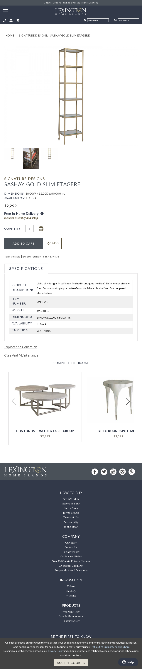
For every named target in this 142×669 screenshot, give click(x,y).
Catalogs (71, 591)
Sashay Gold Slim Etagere (70, 35)
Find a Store (71, 508)
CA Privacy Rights (71, 556)
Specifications (26, 268)
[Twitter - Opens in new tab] (104, 472)
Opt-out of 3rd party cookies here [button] (110, 646)
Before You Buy (32, 256)
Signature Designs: (33, 35)
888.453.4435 (51, 256)
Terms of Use (71, 517)
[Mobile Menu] (5, 11)
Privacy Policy (71, 552)
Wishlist (71, 595)
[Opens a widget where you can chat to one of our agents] (128, 662)
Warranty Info (71, 611)
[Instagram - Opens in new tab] (122, 472)
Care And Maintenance (21, 355)
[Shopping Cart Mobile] (17, 20)
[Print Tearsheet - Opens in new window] (41, 229)
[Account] (11, 20)
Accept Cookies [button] (71, 662)
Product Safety (71, 621)
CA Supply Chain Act (71, 565)
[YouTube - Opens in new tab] (113, 472)
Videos (71, 586)
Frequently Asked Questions (71, 570)
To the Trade (71, 526)
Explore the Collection (20, 347)
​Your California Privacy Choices (71, 561)
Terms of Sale (12, 256)
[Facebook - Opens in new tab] (95, 472)
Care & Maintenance (71, 616)
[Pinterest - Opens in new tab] (132, 472)
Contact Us (71, 547)
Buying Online (71, 499)
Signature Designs (24, 178)
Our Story (71, 542)
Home (10, 35)
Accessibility (71, 522)
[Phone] (4, 20)
